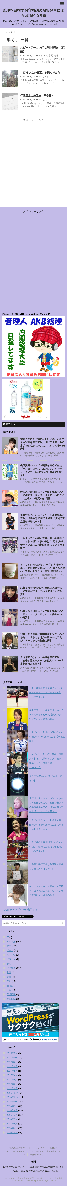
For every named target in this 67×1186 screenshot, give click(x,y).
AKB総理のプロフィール (20, 1148)
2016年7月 (12, 1114)
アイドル (11, 941)
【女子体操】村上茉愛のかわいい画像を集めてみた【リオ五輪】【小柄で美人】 (46, 692)
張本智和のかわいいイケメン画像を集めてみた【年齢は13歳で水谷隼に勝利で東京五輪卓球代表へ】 (42, 518)
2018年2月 (12, 1053)
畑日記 (10, 985)
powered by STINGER (45, 1180)
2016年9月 (12, 1106)
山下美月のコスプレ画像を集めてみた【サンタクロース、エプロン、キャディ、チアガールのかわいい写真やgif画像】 (41, 470)
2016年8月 (12, 1110)
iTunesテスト (40, 1148)
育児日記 (11, 994)
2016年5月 (12, 1123)
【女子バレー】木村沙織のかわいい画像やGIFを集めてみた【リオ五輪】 (47, 736)
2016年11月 (13, 1097)
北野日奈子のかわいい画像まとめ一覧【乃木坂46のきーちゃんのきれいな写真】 (41, 591)
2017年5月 (12, 1070)
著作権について (36, 1154)
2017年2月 (12, 1084)
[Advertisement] (33, 156)
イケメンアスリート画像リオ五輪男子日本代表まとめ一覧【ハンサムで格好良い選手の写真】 (46, 891)
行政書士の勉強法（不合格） (37, 95)
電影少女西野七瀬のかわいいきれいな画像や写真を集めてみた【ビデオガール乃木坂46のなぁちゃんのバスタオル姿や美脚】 (42, 443)
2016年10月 (13, 1101)
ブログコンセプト (35, 1151)
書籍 (46, 76)
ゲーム (10, 950)
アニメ (10, 946)
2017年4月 (12, 1075)
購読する (10, 424)
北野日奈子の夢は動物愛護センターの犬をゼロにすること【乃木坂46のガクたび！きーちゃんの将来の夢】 (42, 637)
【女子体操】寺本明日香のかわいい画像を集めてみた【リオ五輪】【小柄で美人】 (46, 847)
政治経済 (11, 968)
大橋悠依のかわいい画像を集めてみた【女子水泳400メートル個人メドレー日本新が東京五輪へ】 (42, 660)
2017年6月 (12, 1066)
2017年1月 (12, 1088)
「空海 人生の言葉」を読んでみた (40, 72)
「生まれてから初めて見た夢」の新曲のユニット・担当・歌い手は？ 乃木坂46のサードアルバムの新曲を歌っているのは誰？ (42, 543)
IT (8, 937)
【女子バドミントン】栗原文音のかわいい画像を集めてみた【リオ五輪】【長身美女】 (46, 825)
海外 (56, 55)
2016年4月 (12, 1128)
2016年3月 (12, 1132)
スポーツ (11, 954)
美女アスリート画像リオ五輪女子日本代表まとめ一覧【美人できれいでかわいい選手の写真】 (46, 714)
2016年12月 (13, 1092)
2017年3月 (12, 1079)
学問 (51, 55)
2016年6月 (12, 1119)
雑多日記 (11, 998)
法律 (46, 99)
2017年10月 (13, 1057)
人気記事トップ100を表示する (20, 909)
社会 (9, 990)
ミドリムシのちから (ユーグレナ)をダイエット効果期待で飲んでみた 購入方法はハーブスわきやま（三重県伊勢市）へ (42, 568)
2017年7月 (12, 1062)
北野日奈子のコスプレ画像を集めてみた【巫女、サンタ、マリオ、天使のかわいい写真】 (42, 614)
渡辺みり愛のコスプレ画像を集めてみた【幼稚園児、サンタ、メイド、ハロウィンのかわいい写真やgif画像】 (42, 495)
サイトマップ (18, 1151)
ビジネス (43, 55)
